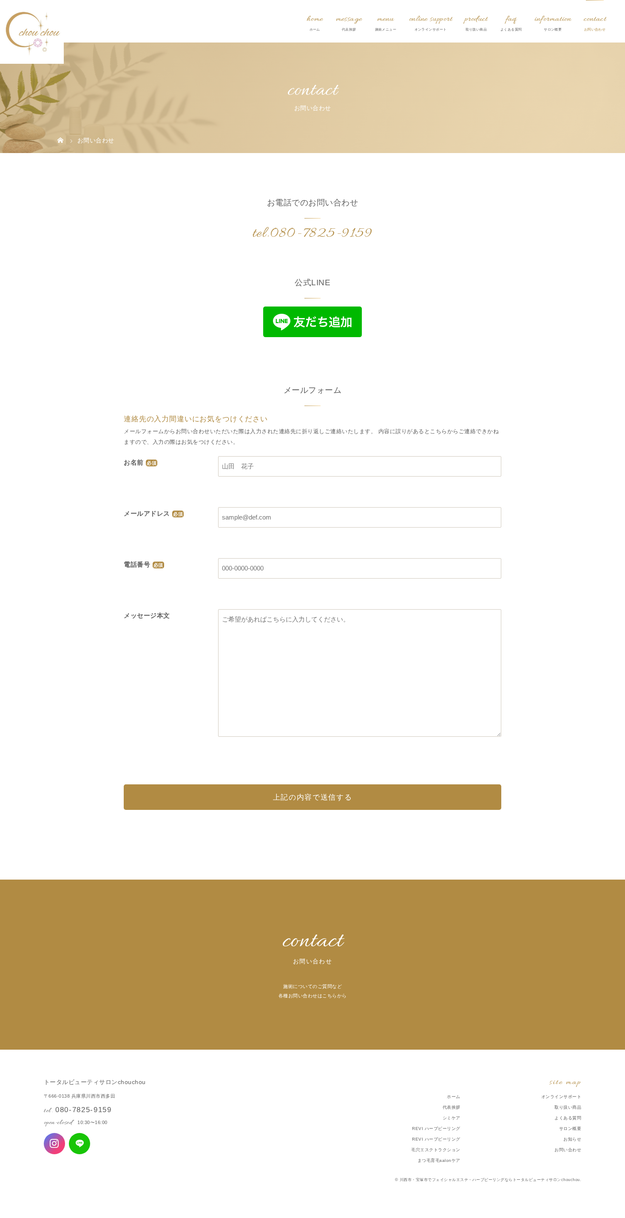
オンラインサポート (561, 1096)
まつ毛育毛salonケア (439, 1160)
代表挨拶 (451, 1107)
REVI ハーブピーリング (436, 1128)
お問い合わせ (567, 1149)
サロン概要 (570, 1128)
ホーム (453, 1096)
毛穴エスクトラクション (435, 1149)
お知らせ (572, 1139)
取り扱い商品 (567, 1107)
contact (595, 19)
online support (430, 19)
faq (511, 19)
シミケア (451, 1118)
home (315, 19)
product (476, 19)
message (349, 19)
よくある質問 (567, 1118)
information (552, 19)
